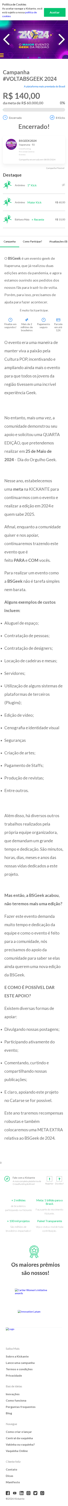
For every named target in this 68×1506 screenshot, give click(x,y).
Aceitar (55, 12)
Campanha (10, 241)
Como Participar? (32, 241)
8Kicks (60, 117)
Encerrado (15, 117)
